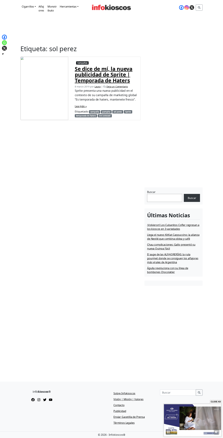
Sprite (128, 111)
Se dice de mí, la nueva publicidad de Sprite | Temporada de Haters (103, 74)
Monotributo (52, 8)
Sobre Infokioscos (124, 393)
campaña (94, 111)
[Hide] (3, 54)
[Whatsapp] (4, 42)
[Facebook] (181, 7)
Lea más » (81, 106)
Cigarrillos (28, 6)
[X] (192, 7)
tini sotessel (105, 115)
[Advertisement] (168, 166)
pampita (106, 111)
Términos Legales (124, 423)
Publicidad (119, 411)
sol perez (118, 111)
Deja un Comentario (117, 86)
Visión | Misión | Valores (128, 399)
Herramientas (68, 6)
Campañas (82, 62)
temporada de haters (86, 115)
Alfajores (41, 8)
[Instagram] (186, 7)
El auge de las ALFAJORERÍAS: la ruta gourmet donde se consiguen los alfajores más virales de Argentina (172, 258)
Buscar (151, 192)
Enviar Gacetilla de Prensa (129, 417)
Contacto (119, 405)
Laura (98, 86)
